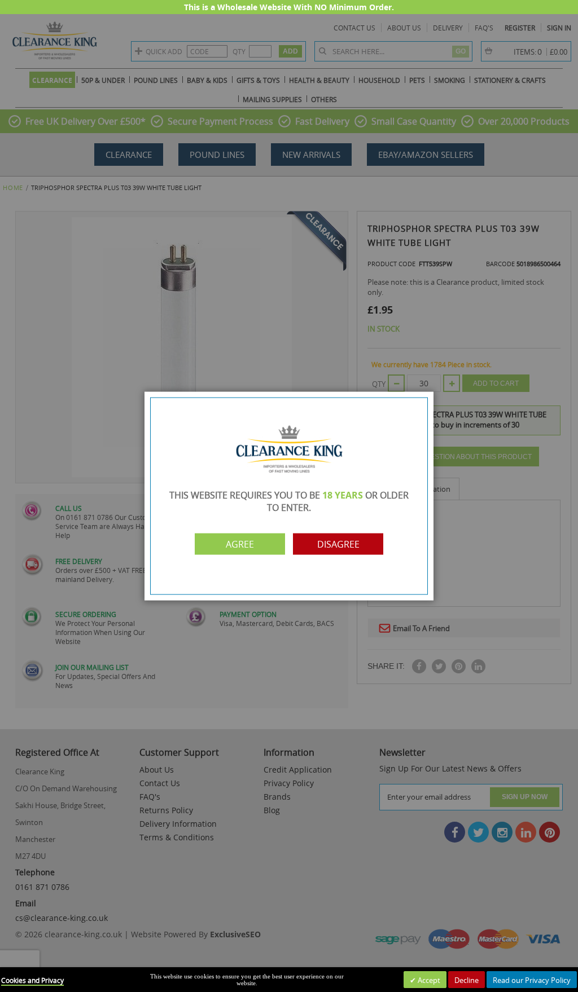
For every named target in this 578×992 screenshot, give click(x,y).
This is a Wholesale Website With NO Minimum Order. (289, 7)
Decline (466, 980)
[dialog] (289, 496)
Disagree (338, 543)
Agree (240, 543)
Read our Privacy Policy (532, 980)
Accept (428, 980)
